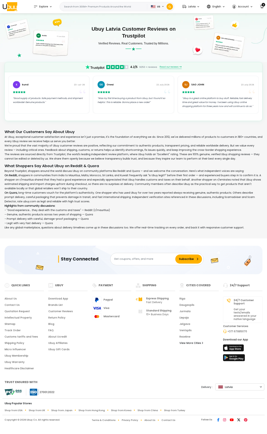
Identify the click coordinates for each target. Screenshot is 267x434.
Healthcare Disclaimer (19, 368)
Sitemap (10, 324)
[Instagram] (225, 420)
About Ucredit (57, 336)
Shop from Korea (121, 410)
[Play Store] (234, 358)
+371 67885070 (237, 331)
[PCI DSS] (13, 392)
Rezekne (184, 336)
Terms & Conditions (104, 420)
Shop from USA (14, 410)
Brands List (55, 305)
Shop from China (147, 410)
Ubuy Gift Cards (59, 349)
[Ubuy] (10, 6)
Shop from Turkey (174, 410)
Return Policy (56, 317)
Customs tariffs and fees (21, 336)
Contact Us (12, 305)
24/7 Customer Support (244, 302)
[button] (190, 6)
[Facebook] (218, 420)
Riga (182, 298)
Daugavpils (186, 305)
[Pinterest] (245, 420)
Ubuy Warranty (15, 362)
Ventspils (185, 330)
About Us (11, 298)
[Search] (170, 6)
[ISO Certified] (40, 392)
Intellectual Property (18, 317)
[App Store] (234, 349)
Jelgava (184, 324)
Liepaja (184, 317)
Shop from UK (37, 410)
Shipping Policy (14, 343)
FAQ (51, 330)
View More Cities (190, 343)
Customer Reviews (60, 311)
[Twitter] (239, 420)
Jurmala (185, 311)
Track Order (13, 330)
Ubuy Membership (16, 355)
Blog (51, 324)
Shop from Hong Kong (91, 410)
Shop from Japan (61, 410)
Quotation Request (17, 311)
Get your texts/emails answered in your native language (245, 314)
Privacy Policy (130, 420)
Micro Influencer (15, 349)
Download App (58, 298)
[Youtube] (231, 420)
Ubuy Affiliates (58, 343)
